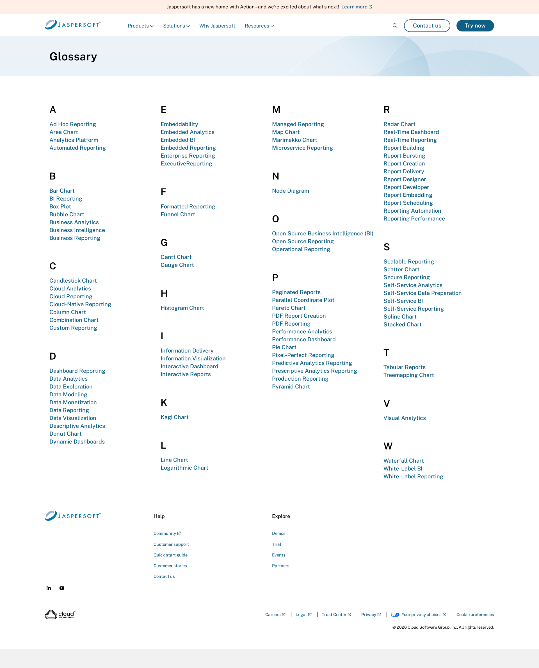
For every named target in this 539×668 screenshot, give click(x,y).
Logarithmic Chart (184, 467)
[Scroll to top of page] (524, 651)
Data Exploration (71, 386)
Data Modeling (68, 394)
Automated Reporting (77, 147)
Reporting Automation (412, 210)
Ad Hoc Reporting (72, 124)
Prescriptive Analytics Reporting (314, 370)
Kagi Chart (175, 417)
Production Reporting (300, 378)
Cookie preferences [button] (475, 614)
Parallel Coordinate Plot (303, 300)
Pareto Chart (289, 308)
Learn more (354, 7)
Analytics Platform (73, 140)
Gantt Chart (176, 257)
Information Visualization (193, 358)
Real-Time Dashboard (411, 132)
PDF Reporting (291, 323)
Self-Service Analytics (412, 285)
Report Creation (404, 163)
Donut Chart (65, 433)
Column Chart (67, 312)
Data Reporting (69, 410)
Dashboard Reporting (77, 370)
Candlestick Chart (73, 280)
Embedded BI (178, 140)
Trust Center (334, 614)
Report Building (403, 147)
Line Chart (174, 459)
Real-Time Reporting (410, 140)
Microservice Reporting (302, 147)
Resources (257, 26)
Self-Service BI (403, 300)
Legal (301, 614)
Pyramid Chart (291, 386)
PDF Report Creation (299, 315)
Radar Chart (399, 124)
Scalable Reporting (408, 261)
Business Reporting (74, 238)
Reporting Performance (414, 218)
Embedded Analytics (187, 132)
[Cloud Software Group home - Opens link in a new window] (60, 615)
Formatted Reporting (188, 206)
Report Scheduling (408, 202)
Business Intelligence (77, 230)
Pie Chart (284, 347)
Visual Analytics (404, 418)
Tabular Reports (404, 367)
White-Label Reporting (413, 476)
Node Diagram (290, 190)
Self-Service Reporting (413, 308)
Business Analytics (74, 222)
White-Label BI (402, 468)
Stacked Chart (402, 324)
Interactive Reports (186, 374)
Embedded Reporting (188, 147)
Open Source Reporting (303, 241)
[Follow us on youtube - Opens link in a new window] (62, 588)
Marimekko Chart (294, 140)
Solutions (174, 26)
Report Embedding (407, 195)
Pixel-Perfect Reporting (303, 355)
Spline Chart (400, 316)
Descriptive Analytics (77, 425)
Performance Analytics (302, 331)
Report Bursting (404, 155)
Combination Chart (74, 320)
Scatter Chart (401, 269)
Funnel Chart (178, 214)
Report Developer (406, 187)
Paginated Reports (296, 292)
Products (138, 26)
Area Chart (63, 132)
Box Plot (60, 206)
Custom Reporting (73, 327)
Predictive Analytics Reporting (312, 363)
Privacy (368, 614)
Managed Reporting (298, 124)
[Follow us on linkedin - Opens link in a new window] (48, 588)
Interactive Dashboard (189, 366)
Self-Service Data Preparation (422, 293)
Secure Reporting (406, 277)
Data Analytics (68, 378)
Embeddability (179, 124)
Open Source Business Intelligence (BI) (322, 233)
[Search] (395, 21)
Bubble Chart (66, 214)
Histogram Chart (182, 308)
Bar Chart (62, 190)
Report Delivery (403, 171)
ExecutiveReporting (186, 163)
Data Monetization (73, 402)
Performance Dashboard (304, 339)
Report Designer (404, 179)
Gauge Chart (177, 265)
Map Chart (286, 132)
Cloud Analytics (70, 288)
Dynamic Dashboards (77, 441)
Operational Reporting (301, 249)
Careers (273, 614)
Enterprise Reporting (188, 155)
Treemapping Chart (408, 375)
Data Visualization (72, 418)
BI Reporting (65, 198)
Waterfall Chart (403, 460)
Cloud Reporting (70, 296)
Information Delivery (187, 350)
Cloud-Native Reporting (80, 304)
